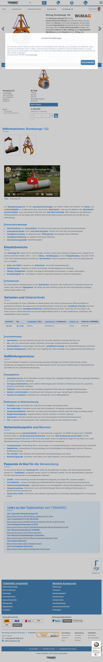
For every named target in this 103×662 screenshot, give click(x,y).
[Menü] (100, 642)
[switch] (96, 654)
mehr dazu (21, 53)
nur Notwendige (32, 55)
